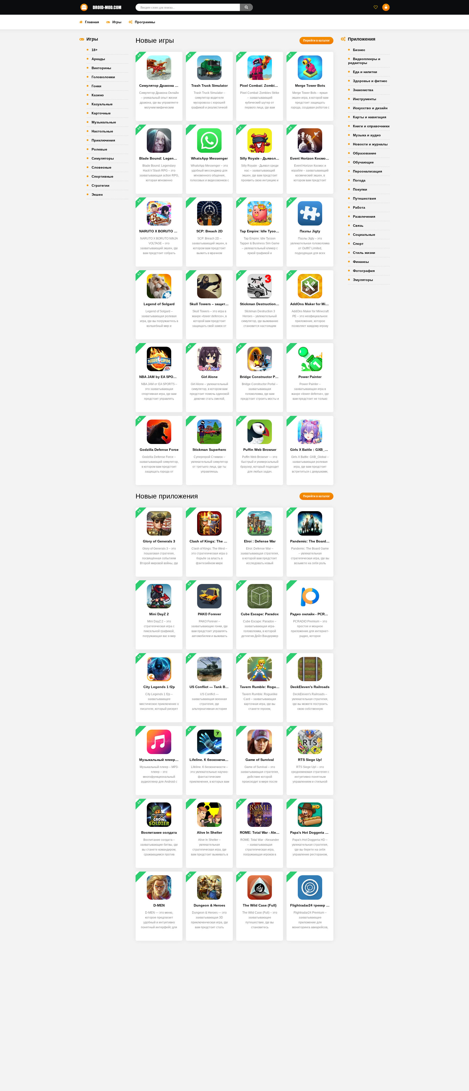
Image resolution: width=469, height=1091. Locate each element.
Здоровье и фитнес (370, 81)
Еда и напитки (365, 72)
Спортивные (102, 176)
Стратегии (100, 185)
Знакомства (363, 90)
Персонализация (367, 171)
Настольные (102, 131)
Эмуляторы (363, 280)
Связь (358, 225)
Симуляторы (103, 158)
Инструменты (364, 99)
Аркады (98, 59)
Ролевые (99, 149)
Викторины (101, 68)
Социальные (364, 235)
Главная (92, 22)
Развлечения (364, 216)
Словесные (101, 167)
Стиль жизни (364, 253)
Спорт (358, 244)
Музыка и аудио (367, 135)
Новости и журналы (370, 144)
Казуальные (102, 104)
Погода (359, 180)
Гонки (96, 86)
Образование (364, 153)
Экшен (97, 194)
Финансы (361, 262)
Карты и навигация (369, 117)
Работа (359, 207)
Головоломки (103, 77)
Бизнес (359, 50)
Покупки (360, 189)
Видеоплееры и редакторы (364, 61)
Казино (98, 95)
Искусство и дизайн (370, 108)
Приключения (103, 140)
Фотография (364, 271)
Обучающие (363, 162)
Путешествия (364, 198)
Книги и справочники (371, 126)
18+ (94, 50)
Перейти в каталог (316, 40)
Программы (145, 22)
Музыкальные (104, 122)
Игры (116, 22)
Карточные (101, 113)
